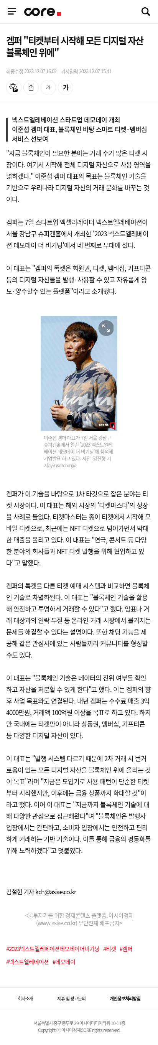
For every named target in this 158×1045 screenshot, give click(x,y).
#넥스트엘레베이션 (27, 962)
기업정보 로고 (43, 12)
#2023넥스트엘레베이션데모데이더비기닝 (52, 948)
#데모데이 (64, 962)
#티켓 (109, 948)
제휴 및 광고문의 (71, 998)
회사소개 (25, 998)
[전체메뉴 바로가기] (12, 11)
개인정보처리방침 (125, 998)
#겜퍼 (126, 948)
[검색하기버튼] (146, 11)
